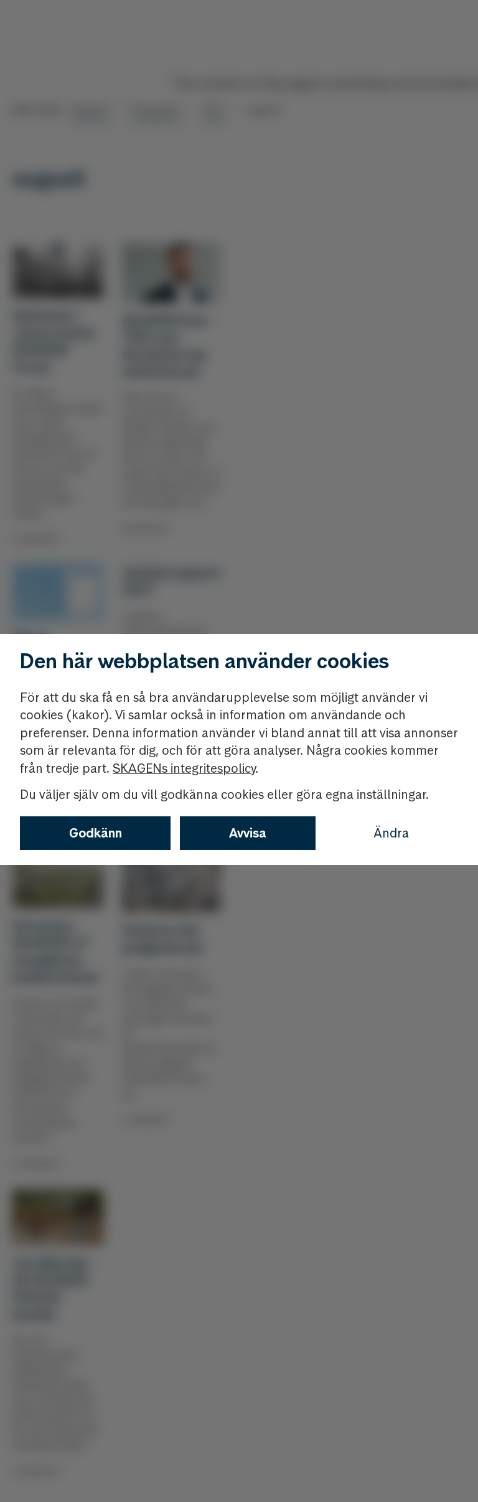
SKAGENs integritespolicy (184, 768)
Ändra (391, 833)
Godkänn (95, 833)
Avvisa (247, 833)
